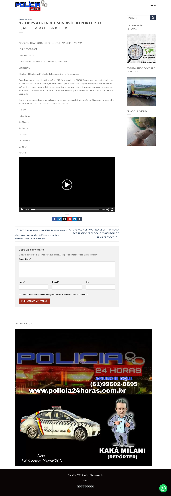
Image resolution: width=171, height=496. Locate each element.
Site (87, 282)
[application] (67, 184)
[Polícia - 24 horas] (36, 5)
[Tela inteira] (112, 209)
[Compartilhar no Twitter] (59, 219)
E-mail (55, 282)
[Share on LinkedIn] (74, 219)
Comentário (25, 259)
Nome (22, 282)
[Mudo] (107, 209)
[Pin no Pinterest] (69, 219)
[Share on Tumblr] (79, 219)
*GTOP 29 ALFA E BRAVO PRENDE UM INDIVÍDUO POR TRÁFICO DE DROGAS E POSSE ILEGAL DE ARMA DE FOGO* (94, 233)
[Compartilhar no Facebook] (54, 219)
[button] (67, 184)
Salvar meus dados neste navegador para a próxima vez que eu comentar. (56, 294)
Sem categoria (25, 19)
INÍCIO (153, 6)
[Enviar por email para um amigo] (64, 219)
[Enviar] (153, 17)
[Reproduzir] (22, 209)
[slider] (65, 209)
